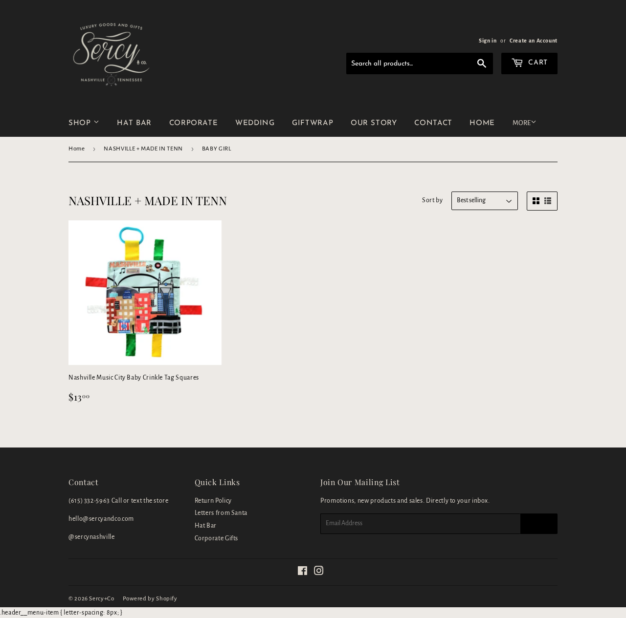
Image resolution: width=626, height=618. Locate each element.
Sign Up (539, 524)
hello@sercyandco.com (101, 518)
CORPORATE (193, 123)
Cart (537, 62)
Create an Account (534, 40)
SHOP (80, 123)
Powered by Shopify (150, 599)
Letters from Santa (221, 513)
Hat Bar (206, 525)
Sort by (432, 200)
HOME (482, 123)
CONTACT (433, 123)
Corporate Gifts (217, 538)
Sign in (487, 40)
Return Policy (213, 500)
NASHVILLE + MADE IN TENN (143, 149)
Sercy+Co (101, 599)
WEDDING (254, 123)
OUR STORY (374, 123)
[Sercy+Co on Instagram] (319, 572)
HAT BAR (134, 123)
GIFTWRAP (312, 123)
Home (76, 149)
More (522, 123)
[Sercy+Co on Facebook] (302, 572)
